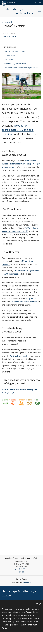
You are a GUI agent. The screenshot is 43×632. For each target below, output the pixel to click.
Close (36, 604)
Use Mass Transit (10, 55)
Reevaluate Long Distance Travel (15, 64)
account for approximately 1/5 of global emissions (18, 130)
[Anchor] (28, 154)
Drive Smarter (8, 60)
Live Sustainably (7, 22)
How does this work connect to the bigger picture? (21, 68)
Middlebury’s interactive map (24, 301)
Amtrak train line (17, 356)
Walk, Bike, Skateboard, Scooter (15, 51)
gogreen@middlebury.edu (21, 569)
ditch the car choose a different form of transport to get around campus (21, 163)
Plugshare (30, 298)
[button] (35, 2)
